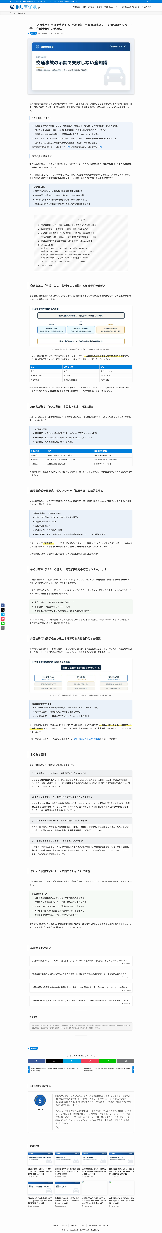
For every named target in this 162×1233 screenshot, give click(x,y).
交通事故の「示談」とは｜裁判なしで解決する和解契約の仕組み (68, 224)
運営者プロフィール (60, 1225)
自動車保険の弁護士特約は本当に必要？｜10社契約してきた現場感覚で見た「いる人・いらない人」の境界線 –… (80, 987)
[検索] (150, 1)
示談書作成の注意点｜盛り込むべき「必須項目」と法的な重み (67, 232)
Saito (40, 1109)
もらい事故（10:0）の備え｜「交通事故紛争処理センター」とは (68, 236)
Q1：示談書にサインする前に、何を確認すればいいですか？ (68, 248)
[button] (36, 1061)
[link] (57, 1127)
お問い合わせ (92, 1225)
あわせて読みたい (48, 265)
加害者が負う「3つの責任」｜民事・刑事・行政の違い (64, 228)
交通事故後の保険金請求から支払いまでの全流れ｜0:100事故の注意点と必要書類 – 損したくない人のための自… (80, 974)
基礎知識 (33, 33)
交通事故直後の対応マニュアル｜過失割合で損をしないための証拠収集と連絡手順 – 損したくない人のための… (79, 960)
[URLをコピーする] (125, 1061)
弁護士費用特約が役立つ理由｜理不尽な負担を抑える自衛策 (67, 240)
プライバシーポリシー (77, 1225)
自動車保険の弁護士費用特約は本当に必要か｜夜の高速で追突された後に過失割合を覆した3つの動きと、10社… (80, 1000)
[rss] (147, 1)
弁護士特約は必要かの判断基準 (86, 739)
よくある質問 (47, 244)
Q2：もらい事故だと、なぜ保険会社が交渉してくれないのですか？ (71, 251)
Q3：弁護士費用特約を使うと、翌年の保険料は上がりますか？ (69, 254)
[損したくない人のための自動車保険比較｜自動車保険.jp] (25, 7)
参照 (68, 147)
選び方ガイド (104, 1225)
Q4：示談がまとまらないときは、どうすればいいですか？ (67, 257)
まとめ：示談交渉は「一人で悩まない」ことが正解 (63, 261)
